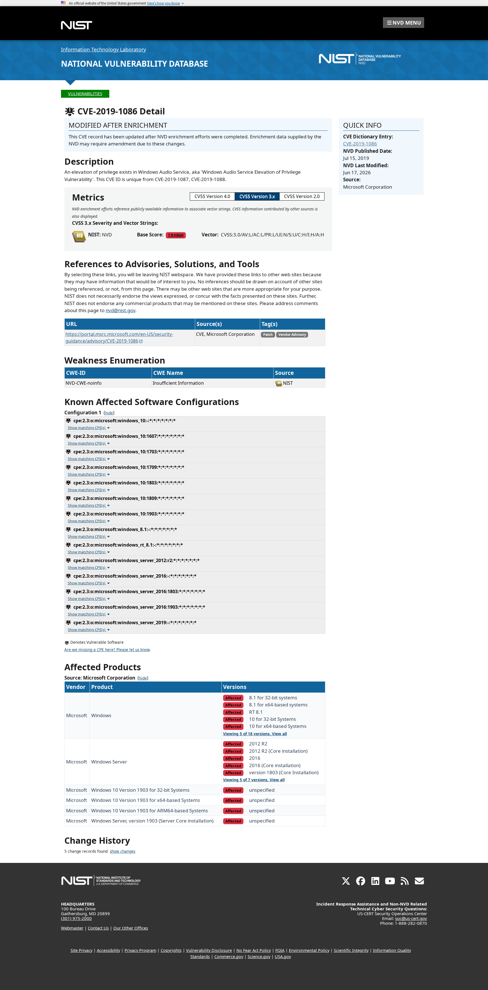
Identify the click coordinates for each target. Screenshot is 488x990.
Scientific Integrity (351, 950)
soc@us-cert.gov (411, 918)
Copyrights (171, 950)
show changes (122, 851)
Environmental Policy (309, 950)
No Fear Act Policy (253, 950)
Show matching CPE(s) (87, 427)
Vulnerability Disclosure (209, 950)
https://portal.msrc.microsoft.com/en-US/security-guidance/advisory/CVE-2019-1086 (119, 337)
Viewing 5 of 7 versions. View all (254, 779)
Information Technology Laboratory (103, 49)
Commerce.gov (228, 956)
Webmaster (72, 928)
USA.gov (283, 956)
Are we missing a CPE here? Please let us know (107, 649)
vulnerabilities (85, 93)
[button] (403, 22)
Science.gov (259, 956)
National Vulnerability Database (134, 63)
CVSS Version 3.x (257, 196)
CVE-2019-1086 (360, 143)
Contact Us (98, 928)
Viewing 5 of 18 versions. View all (255, 733)
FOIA (279, 950)
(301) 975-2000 (76, 918)
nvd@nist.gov (120, 310)
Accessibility (108, 950)
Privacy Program (140, 950)
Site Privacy (81, 950)
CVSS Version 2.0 (302, 196)
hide (109, 412)
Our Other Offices (130, 928)
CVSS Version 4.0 (212, 196)
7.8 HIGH (176, 235)
